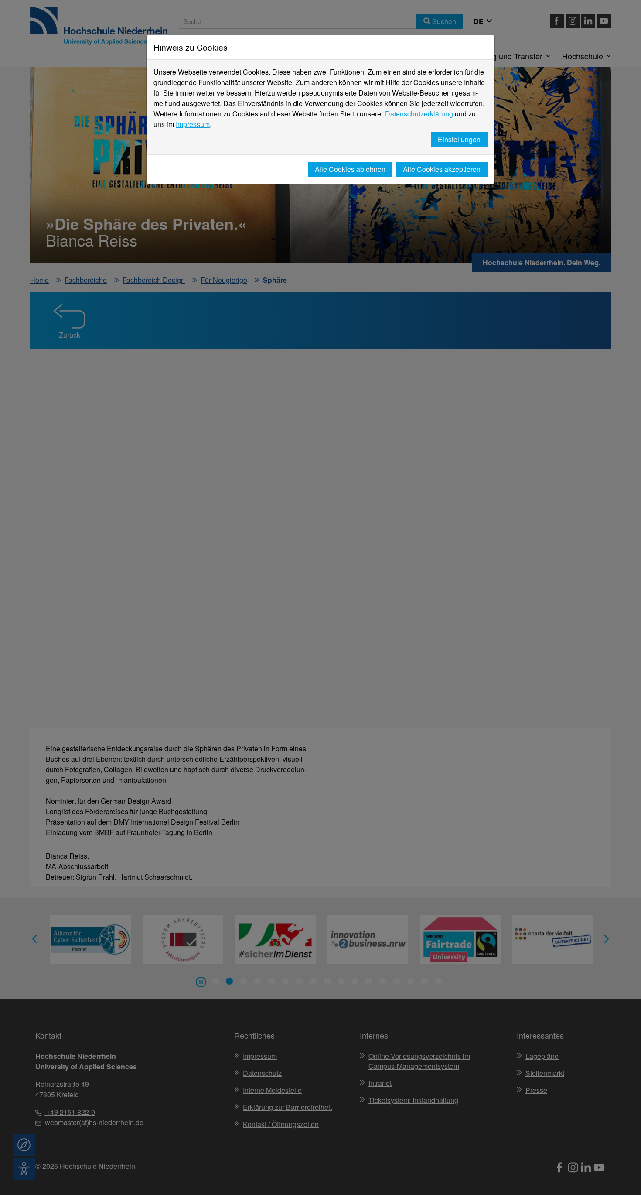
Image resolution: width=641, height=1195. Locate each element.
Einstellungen (459, 139)
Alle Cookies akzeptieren (442, 169)
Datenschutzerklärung (419, 114)
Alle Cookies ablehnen (350, 169)
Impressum (193, 124)
